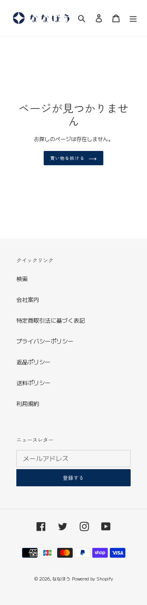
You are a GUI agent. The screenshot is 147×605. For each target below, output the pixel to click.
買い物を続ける (67, 158)
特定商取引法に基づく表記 (50, 320)
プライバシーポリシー (45, 341)
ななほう (61, 578)
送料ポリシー (33, 383)
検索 (22, 279)
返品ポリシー (33, 362)
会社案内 (27, 299)
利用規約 (27, 403)
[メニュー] (133, 18)
